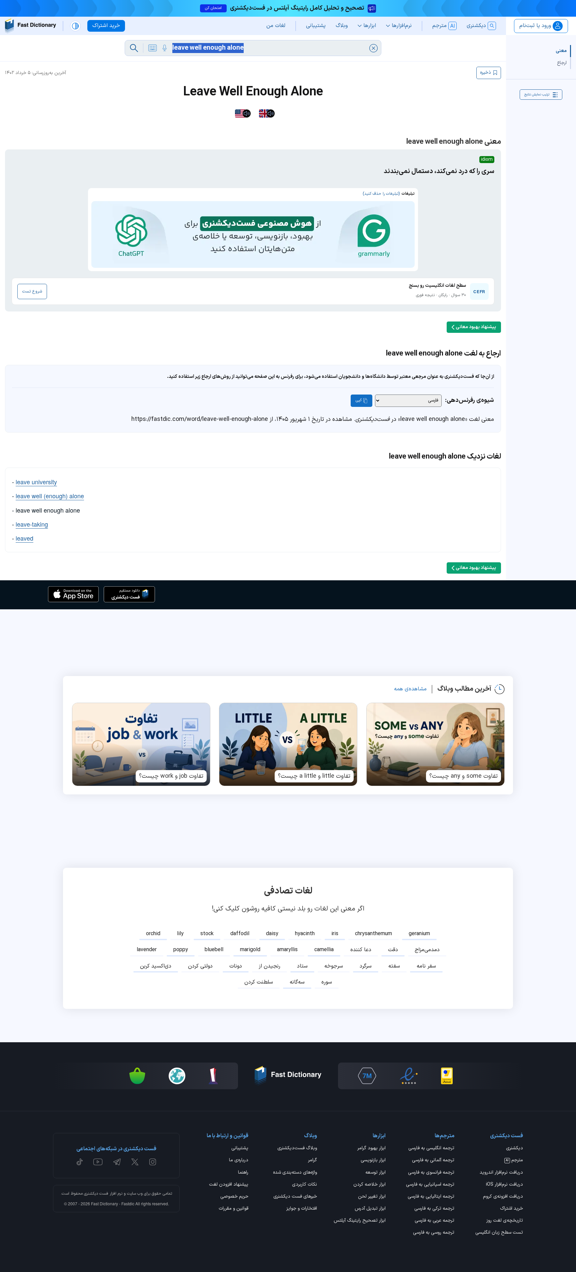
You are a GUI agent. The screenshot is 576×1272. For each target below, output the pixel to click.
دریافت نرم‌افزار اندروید (501, 1173)
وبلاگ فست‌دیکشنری (297, 1149)
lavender (147, 950)
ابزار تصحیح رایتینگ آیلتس (360, 1221)
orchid (153, 934)
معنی (561, 50)
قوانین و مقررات (233, 1209)
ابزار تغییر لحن (372, 1197)
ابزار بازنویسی (373, 1161)
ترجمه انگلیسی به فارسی (431, 1149)
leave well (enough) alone (50, 495)
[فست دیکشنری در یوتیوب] (98, 1162)
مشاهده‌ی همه (410, 689)
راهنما (243, 1173)
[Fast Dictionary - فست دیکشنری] (30, 25)
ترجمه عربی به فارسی (434, 1221)
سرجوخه (333, 966)
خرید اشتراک (511, 1209)
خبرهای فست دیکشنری (295, 1197)
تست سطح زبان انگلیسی (499, 1233)
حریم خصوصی (234, 1197)
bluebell (214, 950)
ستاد (302, 966)
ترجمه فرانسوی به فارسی (431, 1173)
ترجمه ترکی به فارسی (434, 1209)
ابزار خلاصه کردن (369, 1185)
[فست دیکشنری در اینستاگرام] (152, 1162)
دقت (393, 950)
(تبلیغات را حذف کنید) (381, 194)
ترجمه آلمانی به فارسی (433, 1161)
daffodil (239, 934)
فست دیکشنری (96, 1194)
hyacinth (305, 934)
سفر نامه (426, 966)
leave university (36, 481)
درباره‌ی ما (238, 1161)
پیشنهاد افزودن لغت (228, 1185)
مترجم (514, 1161)
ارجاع (562, 62)
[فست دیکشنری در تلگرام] (117, 1162)
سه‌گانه (297, 982)
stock (207, 934)
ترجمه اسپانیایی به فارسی (430, 1185)
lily (180, 934)
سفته (394, 966)
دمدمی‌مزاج (427, 950)
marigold (250, 950)
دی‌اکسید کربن (155, 966)
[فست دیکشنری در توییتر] (135, 1162)
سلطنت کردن (258, 982)
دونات (235, 966)
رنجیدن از (269, 966)
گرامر (312, 1161)
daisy (272, 934)
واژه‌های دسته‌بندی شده (295, 1173)
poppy (180, 950)
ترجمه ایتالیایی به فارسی (431, 1197)
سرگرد (366, 966)
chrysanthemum (373, 934)
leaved (24, 538)
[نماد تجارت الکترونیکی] (409, 1076)
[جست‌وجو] (134, 48)
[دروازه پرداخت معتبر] (447, 1076)
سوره (326, 982)
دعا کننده (360, 950)
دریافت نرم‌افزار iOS (504, 1185)
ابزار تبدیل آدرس (370, 1209)
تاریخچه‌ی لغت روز (504, 1221)
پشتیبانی (239, 1149)
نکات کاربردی (304, 1185)
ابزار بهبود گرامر (371, 1149)
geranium (419, 934)
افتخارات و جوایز (301, 1209)
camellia (324, 950)
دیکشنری (514, 1149)
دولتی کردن (200, 966)
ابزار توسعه (375, 1173)
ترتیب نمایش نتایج (536, 94)
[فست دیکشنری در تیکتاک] (80, 1162)
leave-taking (32, 524)
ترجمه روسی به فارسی (433, 1233)
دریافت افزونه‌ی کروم (503, 1197)
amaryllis (287, 950)
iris (334, 934)
